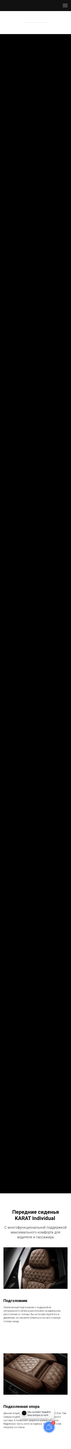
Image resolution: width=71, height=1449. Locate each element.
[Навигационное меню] (65, 5)
